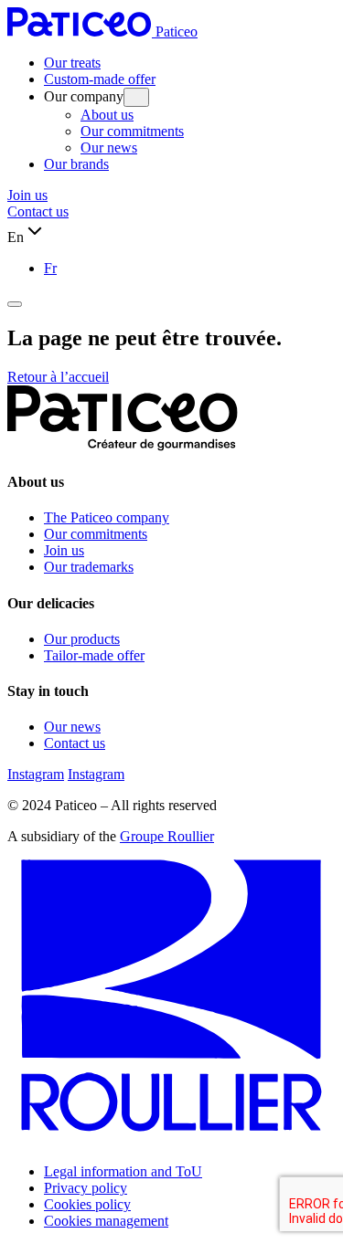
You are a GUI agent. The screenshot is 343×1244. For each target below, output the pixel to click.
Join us (27, 195)
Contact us (38, 211)
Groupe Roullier (167, 836)
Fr (50, 268)
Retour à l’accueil (58, 377)
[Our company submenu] (136, 97)
